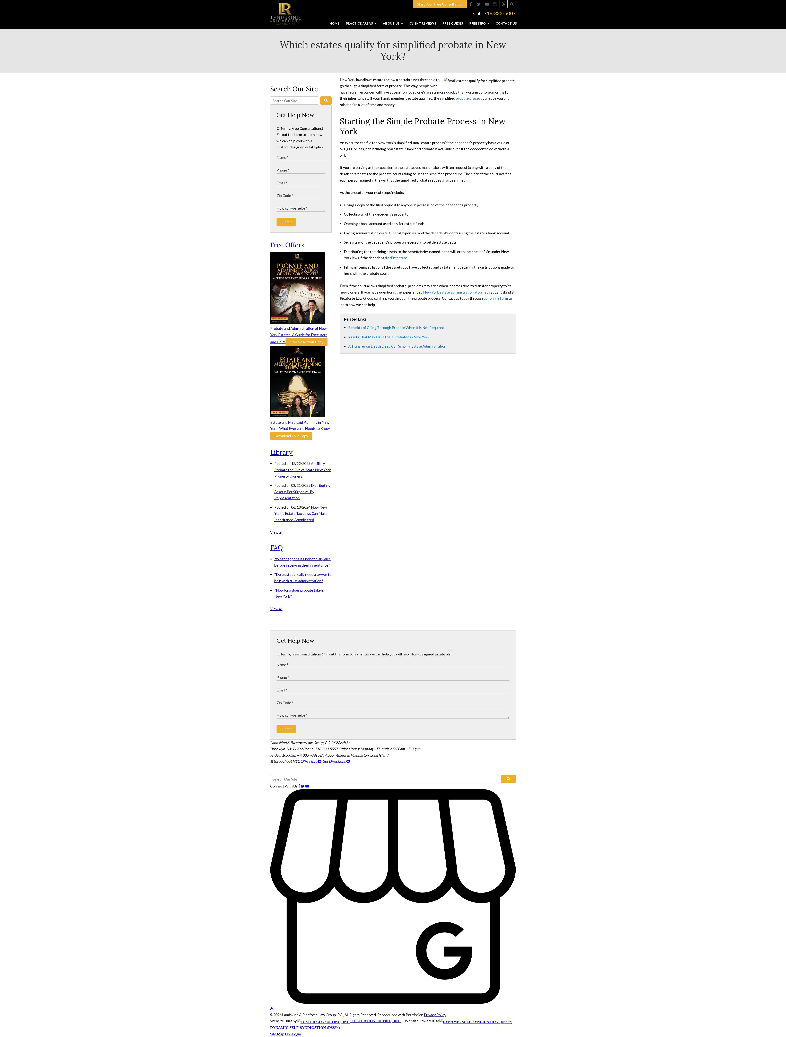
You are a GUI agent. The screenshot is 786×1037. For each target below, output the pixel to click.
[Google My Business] (495, 4)
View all (276, 532)
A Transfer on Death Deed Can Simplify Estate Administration (397, 346)
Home (335, 23)
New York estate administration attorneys (456, 292)
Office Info (309, 761)
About (391, 23)
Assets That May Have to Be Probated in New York (388, 337)
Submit (286, 222)
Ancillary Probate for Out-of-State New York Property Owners (302, 469)
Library (281, 452)
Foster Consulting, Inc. (375, 1021)
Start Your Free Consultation (440, 4)
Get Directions (334, 761)
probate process (469, 98)
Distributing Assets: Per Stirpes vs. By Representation (302, 491)
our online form (495, 298)
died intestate (396, 257)
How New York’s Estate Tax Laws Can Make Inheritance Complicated (301, 513)
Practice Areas (360, 23)
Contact (506, 23)
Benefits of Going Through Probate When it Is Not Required (396, 327)
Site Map (277, 1034)
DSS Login (293, 1034)
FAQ (276, 547)
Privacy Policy (435, 1014)
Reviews (423, 23)
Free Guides (453, 23)
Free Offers (287, 245)
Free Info (477, 23)
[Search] (512, 4)
